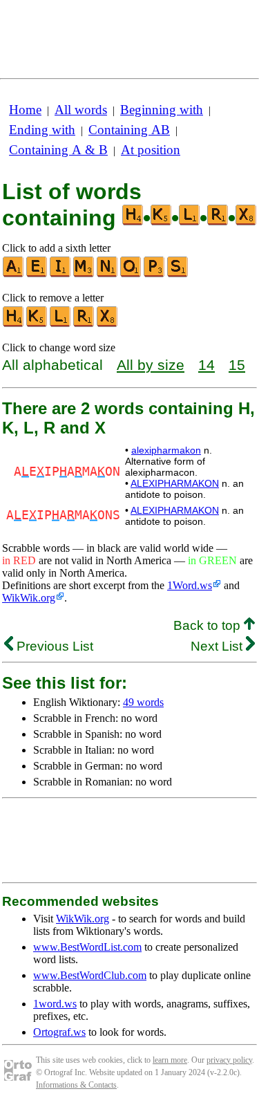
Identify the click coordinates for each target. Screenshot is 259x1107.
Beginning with (161, 109)
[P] (154, 274)
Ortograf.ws (59, 1032)
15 (237, 365)
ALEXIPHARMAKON (175, 483)
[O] (131, 274)
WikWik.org (28, 598)
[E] (37, 274)
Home (25, 109)
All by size (150, 365)
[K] (37, 324)
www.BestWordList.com (87, 947)
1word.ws (55, 1004)
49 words (143, 702)
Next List (218, 646)
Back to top (208, 625)
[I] (61, 274)
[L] (61, 324)
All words (81, 109)
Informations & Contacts (76, 1085)
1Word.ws (189, 585)
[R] (84, 324)
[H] (14, 324)
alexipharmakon (166, 450)
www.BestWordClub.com (89, 975)
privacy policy (229, 1060)
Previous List (53, 646)
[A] (14, 274)
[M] (84, 274)
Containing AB (129, 129)
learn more (170, 1060)
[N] (107, 274)
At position (150, 149)
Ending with (42, 129)
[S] (178, 274)
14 (206, 365)
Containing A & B (58, 149)
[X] (107, 324)
